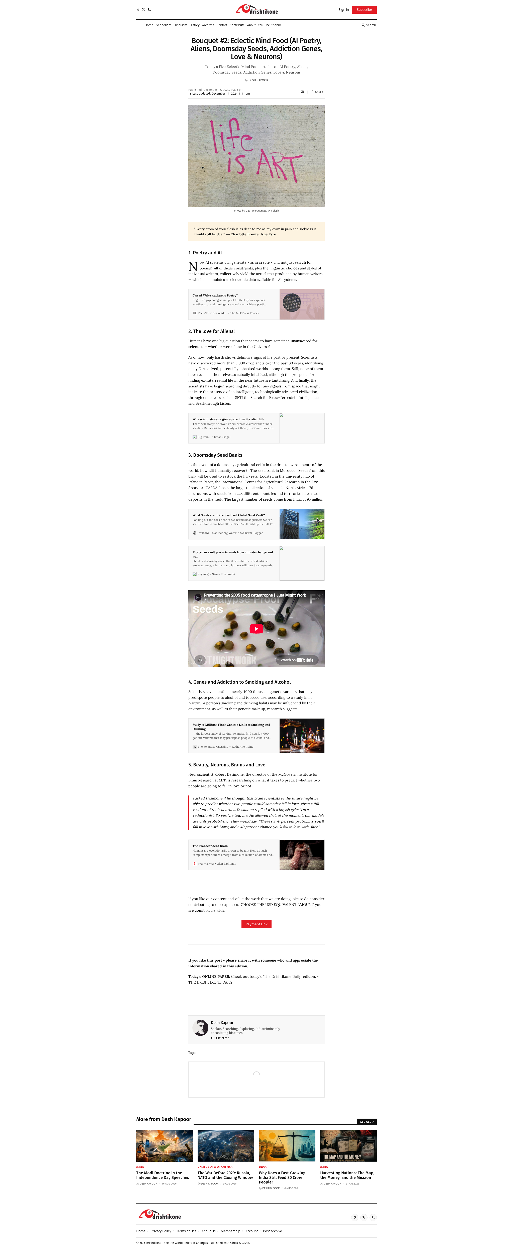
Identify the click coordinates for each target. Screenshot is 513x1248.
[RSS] (149, 9)
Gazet (245, 1243)
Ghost (234, 1243)
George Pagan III (256, 210)
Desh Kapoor (258, 80)
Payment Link (257, 924)
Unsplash (273, 210)
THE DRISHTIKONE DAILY (210, 982)
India (140, 1166)
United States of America (215, 1166)
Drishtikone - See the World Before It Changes (177, 1243)
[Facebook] (138, 9)
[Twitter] (143, 9)
